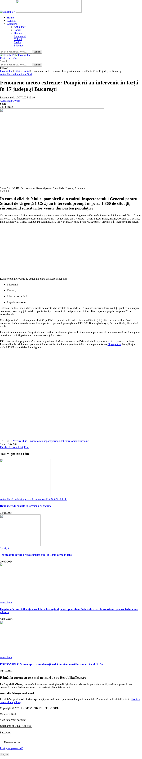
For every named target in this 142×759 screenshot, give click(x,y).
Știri (29, 74)
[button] (8, 58)
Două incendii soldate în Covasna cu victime (25, 505)
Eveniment (32, 499)
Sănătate (51, 499)
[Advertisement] (71, 250)
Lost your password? (11, 748)
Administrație (19, 499)
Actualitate (6, 74)
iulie (43, 441)
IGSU (26, 441)
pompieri (51, 441)
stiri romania (72, 441)
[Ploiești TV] (15, 55)
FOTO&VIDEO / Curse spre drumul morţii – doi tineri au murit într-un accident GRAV (52, 664)
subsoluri (84, 441)
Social (23, 74)
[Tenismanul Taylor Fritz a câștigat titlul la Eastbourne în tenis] (20, 544)
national (16, 74)
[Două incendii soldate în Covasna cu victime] (25, 496)
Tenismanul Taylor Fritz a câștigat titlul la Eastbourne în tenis (36, 554)
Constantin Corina (10, 100)
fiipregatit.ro (114, 344)
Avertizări (17, 441)
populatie (61, 441)
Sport (3, 548)
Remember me (11, 742)
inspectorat (35, 441)
